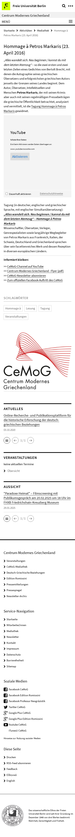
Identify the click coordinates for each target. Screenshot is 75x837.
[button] (7, 440)
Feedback (12, 769)
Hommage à (13, 308)
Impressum (13, 648)
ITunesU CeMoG (17, 730)
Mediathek (43, 30)
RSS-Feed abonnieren (19, 763)
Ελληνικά (12, 775)
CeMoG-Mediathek (17, 566)
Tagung (45, 308)
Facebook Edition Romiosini (24, 695)
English (11, 780)
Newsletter (13, 637)
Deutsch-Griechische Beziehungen (26, 572)
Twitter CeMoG (17, 707)
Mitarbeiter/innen (16, 625)
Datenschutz (14, 654)
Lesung (30, 308)
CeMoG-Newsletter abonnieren (26, 276)
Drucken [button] (11, 757)
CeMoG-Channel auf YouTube (25, 266)
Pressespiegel (14, 590)
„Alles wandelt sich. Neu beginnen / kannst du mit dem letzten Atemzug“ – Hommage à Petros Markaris (37, 218)
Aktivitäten (26, 30)
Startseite (9, 30)
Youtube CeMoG (17, 724)
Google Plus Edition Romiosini (26, 718)
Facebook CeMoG (18, 689)
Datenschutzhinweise (51, 193)
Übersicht (13, 471)
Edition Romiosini (17, 578)
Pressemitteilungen (17, 584)
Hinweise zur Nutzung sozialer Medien (22, 738)
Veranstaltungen (16, 316)
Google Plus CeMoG (20, 713)
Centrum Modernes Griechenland (26, 15)
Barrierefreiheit (15, 660)
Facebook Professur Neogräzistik (27, 701)
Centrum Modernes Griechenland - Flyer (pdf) (35, 271)
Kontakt (11, 642)
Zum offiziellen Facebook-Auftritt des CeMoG (35, 280)
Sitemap (11, 666)
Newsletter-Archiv (17, 596)
